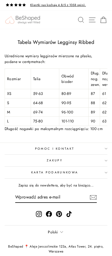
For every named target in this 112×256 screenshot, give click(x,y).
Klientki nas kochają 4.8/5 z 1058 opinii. (58, 5)
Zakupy (55, 160)
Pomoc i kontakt (54, 148)
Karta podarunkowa (54, 172)
